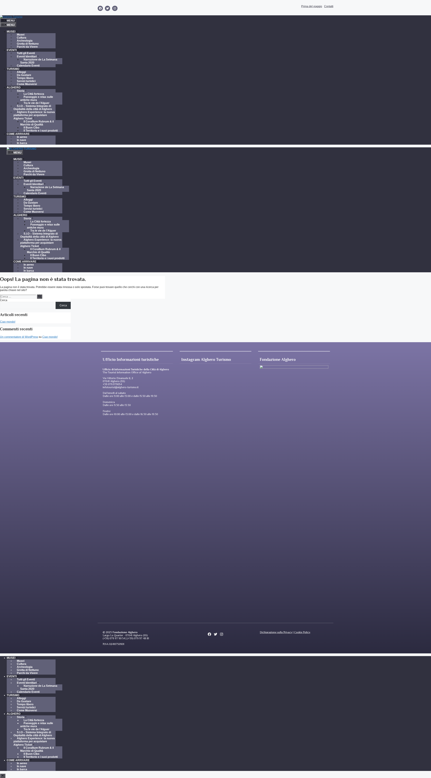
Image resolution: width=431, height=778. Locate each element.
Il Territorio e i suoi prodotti (41, 130)
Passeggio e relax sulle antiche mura (36, 98)
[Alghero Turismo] (21, 148)
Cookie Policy (302, 632)
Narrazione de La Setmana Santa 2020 (38, 61)
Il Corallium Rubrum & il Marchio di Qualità (37, 123)
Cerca (3, 300)
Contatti (328, 6)
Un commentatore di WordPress (19, 336)
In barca (22, 143)
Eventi (12, 50)
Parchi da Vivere (27, 46)
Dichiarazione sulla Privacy (276, 632)
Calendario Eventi (28, 65)
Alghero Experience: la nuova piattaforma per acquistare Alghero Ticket (34, 115)
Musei (11, 31)
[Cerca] (39, 296)
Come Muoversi (27, 84)
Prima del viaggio (311, 6)
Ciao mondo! (7, 321)
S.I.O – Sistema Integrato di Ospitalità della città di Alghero (32, 107)
